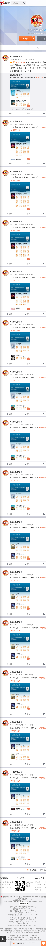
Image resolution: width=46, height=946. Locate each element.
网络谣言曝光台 (33, 933)
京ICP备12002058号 (29, 907)
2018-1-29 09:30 (15, 109)
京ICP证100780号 (16, 907)
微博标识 (38, 887)
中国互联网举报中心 (7, 929)
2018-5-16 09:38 (15, 124)
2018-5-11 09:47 (15, 274)
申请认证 (38, 882)
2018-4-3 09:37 (15, 825)
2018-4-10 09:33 (15, 625)
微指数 (9, 887)
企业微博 (38, 885)
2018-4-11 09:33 (15, 575)
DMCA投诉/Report (20, 901)
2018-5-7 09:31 (15, 475)
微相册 (9, 885)
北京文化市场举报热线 (23, 931)
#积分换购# (20, 62)
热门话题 (10, 882)
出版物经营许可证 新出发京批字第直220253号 (22, 926)
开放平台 (38, 890)
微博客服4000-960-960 (10, 897)
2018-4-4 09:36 (15, 775)
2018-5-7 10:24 (15, 425)
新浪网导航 (23, 898)
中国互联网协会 (37, 931)
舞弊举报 (28, 897)
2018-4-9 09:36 (15, 675)
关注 (25, 38)
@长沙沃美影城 (15, 75)
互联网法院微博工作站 (34, 901)
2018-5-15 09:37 (15, 174)
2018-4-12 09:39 (15, 525)
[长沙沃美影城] (5, 60)
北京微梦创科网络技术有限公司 (33, 939)
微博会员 (3, 885)
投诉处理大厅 (8, 901)
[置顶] (13, 62)
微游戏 (2, 887)
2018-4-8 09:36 (15, 725)
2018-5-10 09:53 (15, 325)
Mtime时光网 (29, 109)
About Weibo (36, 897)
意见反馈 (22, 897)
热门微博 (3, 882)
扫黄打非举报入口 (22, 933)
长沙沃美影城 (15, 56)
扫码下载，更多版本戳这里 (29, 884)
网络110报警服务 (10, 931)
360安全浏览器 (30, 59)
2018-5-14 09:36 (15, 224)
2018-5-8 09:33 (15, 374)
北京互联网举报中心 (20, 929)
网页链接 (39, 77)
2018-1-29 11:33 (15, 59)
